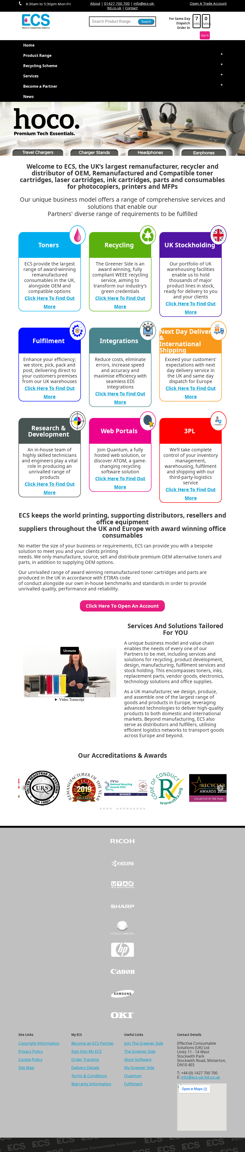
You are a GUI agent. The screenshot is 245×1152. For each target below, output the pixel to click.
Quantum (133, 1075)
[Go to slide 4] (111, 809)
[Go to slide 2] (104, 809)
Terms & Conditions (89, 1075)
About (95, 3)
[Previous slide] (25, 788)
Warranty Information (91, 1084)
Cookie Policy (30, 1059)
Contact (131, 7)
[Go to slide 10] (131, 809)
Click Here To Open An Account (122, 606)
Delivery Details (85, 1067)
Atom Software (137, 1059)
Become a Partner (40, 86)
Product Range (37, 55)
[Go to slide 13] (141, 809)
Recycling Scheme (40, 65)
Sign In (205, 35)
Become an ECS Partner (92, 1043)
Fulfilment (133, 1084)
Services (31, 76)
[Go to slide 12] (138, 809)
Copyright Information (38, 1043)
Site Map (26, 1067)
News (28, 96)
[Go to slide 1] (101, 809)
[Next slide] (220, 788)
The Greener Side (140, 1051)
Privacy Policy (30, 1051)
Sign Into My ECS (86, 1051)
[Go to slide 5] (114, 808)
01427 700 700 (117, 3)
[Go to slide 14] (144, 809)
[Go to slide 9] (127, 809)
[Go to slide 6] (117, 809)
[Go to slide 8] (124, 809)
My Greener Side (139, 1067)
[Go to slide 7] (121, 809)
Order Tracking (85, 1059)
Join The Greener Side (143, 1043)
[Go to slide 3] (107, 809)
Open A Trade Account (208, 3)
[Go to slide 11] (134, 809)
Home (28, 45)
